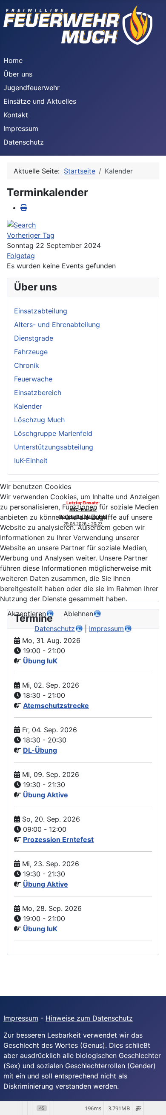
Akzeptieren (26, 613)
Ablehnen (78, 613)
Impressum (106, 628)
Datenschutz (54, 628)
